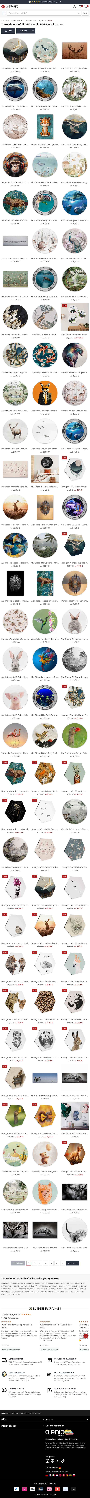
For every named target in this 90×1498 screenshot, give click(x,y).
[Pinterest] (52, 1461)
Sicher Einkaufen (17, 1373)
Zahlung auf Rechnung (65, 1389)
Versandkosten (16, 1359)
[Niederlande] (57, 1475)
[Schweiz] (63, 1475)
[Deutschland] (46, 1475)
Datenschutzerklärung (20, 1413)
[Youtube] (58, 1461)
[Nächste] (85, 1336)
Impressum (5, 1413)
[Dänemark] (60, 1475)
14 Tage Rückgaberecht (65, 1359)
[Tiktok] (63, 1461)
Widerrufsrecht (35, 1413)
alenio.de (48, 1439)
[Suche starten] (78, 13)
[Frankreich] (50, 1475)
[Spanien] (67, 1475)
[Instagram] (47, 1461)
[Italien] (53, 1475)
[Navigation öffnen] (3, 13)
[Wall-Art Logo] (9, 6)
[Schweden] (70, 1475)
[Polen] (74, 1475)
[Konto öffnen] (74, 6)
